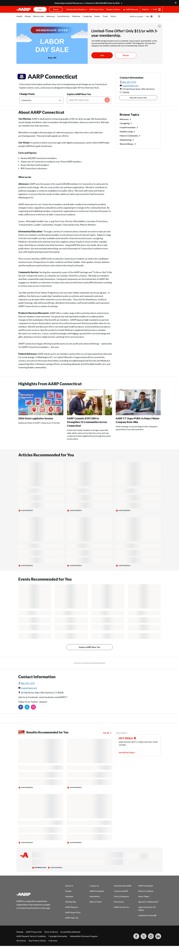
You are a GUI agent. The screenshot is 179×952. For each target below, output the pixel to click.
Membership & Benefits (75, 9)
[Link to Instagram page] (33, 707)
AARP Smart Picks (96, 9)
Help (147, 16)
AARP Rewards (132, 9)
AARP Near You (71, 918)
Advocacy (124, 119)
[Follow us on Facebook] (20, 707)
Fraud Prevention (128, 127)
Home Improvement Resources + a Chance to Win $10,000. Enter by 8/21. (87, 3)
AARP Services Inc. (122, 907)
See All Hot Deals (126, 752)
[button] (159, 16)
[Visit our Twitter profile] (27, 707)
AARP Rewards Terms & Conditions (31, 936)
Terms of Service (51, 932)
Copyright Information (57, 936)
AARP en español (136, 16)
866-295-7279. (28, 683)
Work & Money (126, 144)
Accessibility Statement (70, 932)
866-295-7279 (129, 82)
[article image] (40, 414)
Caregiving (124, 123)
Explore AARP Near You (79, 94)
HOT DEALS (126, 738)
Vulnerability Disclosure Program (84, 936)
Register (145, 9)
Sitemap (19, 932)
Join (102, 55)
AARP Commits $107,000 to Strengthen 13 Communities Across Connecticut (87, 422)
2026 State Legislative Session (35, 418)
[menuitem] (19, 17)
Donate (68, 891)
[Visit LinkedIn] (158, 936)
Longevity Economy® (147, 915)
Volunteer (69, 896)
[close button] (159, 26)
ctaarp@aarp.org (130, 85)
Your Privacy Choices (37, 940)
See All (106, 733)
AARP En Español (97, 891)
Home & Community (129, 135)
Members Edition (113, 9)
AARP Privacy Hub (34, 932)
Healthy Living (126, 131)
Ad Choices (21, 940)
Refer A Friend (96, 902)
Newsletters (95, 896)
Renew (126, 55)
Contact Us (94, 886)
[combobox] (89, 99)
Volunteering (125, 140)
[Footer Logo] (33, 894)
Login (155, 9)
